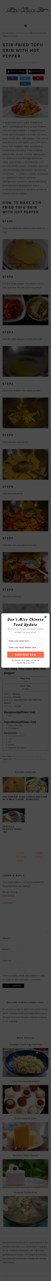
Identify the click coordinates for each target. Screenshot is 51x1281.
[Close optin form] (46, 617)
